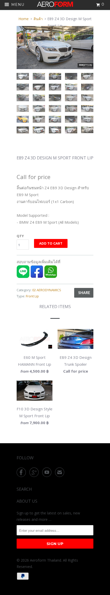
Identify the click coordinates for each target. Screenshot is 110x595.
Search (24, 489)
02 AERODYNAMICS (46, 290)
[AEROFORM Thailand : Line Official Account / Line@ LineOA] (23, 276)
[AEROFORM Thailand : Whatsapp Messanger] (50, 276)
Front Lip (32, 296)
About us (27, 501)
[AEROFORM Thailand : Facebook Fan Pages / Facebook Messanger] (36, 276)
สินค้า (38, 18)
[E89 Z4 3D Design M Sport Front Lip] (55, 47)
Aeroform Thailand (45, 560)
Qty (20, 236)
